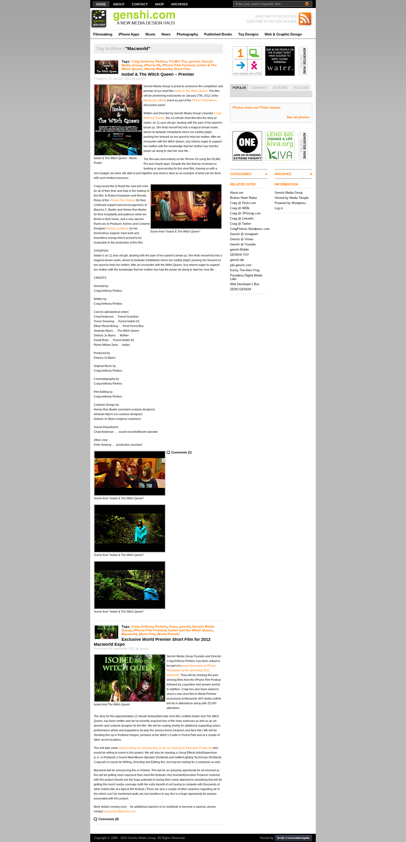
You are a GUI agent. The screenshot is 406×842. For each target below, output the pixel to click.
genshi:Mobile (239, 249)
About (119, 4)
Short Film (182, 69)
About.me (236, 192)
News (166, 34)
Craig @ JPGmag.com (245, 213)
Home (101, 4)
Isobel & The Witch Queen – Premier (157, 74)
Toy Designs (248, 34)
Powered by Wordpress (290, 203)
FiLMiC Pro (178, 61)
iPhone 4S (152, 65)
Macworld (164, 69)
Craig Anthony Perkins (149, 61)
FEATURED (280, 88)
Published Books (218, 34)
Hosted (264, 838)
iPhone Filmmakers (204, 100)
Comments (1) (181, 452)
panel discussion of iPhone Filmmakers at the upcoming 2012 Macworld (191, 670)
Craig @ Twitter (240, 223)
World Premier (168, 634)
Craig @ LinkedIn (242, 218)
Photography (187, 34)
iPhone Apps (128, 34)
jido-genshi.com (240, 265)
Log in (279, 208)
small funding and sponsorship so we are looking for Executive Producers (165, 748)
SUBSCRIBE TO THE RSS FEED (276, 16)
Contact (140, 4)
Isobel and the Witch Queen (190, 630)
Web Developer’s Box (244, 284)
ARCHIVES (283, 174)
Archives (179, 4)
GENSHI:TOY (239, 254)
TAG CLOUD (300, 88)
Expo (173, 626)
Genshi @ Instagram (244, 234)
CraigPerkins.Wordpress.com (250, 229)
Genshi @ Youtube (243, 244)
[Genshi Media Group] (136, 19)
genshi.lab (237, 260)
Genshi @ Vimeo (241, 239)
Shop (159, 4)
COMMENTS (259, 88)
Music (150, 34)
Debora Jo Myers (117, 228)
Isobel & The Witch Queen (190, 91)
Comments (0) (108, 819)
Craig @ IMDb (239, 208)
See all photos (298, 117)
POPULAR (239, 88)
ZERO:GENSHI (240, 289)
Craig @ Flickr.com (243, 203)
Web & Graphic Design (283, 34)
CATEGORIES (240, 174)
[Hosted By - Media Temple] (293, 838)
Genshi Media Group (289, 192)
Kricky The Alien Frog (244, 270)
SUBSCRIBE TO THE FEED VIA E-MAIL (271, 21)
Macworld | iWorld (155, 100)
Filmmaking (102, 34)
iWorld (149, 69)
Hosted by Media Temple (291, 198)
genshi (194, 61)
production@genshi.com (120, 811)
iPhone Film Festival (178, 65)
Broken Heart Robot (243, 198)
